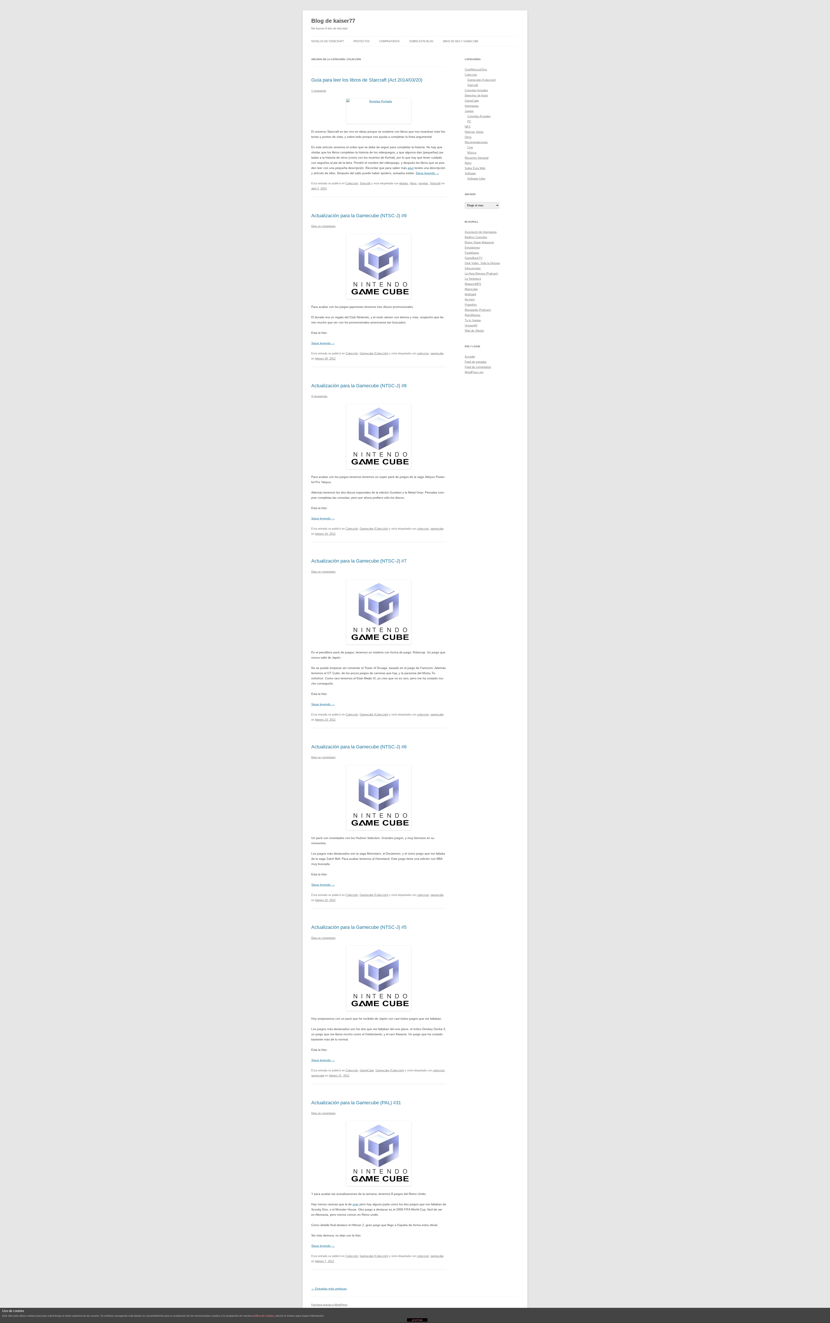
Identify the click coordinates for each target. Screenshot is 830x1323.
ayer (356, 1204)
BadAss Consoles (476, 237)
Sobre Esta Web (475, 168)
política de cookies (263, 1315)
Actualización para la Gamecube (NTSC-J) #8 (359, 385)
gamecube (437, 353)
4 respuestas (319, 396)
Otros (468, 137)
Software (470, 173)
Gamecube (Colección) (374, 353)
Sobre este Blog (421, 41)
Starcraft (365, 183)
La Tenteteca (473, 278)
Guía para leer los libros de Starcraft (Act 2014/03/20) (366, 80)
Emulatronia (472, 247)
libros (413, 183)
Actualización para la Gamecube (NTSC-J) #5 (359, 927)
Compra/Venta (389, 41)
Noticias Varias (474, 131)
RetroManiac (472, 315)
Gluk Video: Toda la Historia (482, 263)
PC (469, 121)
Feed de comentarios (478, 367)
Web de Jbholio (474, 330)
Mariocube (471, 289)
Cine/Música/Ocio (476, 69)
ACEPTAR (417, 1320)
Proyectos (361, 41)
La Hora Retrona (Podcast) (481, 273)
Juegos (469, 111)
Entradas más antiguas (329, 1288)
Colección (352, 183)
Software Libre (476, 178)
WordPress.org (474, 372)
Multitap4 (470, 294)
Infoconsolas (473, 268)
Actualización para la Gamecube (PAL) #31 (356, 1102)
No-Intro (470, 299)
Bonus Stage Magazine (479, 242)
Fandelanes (472, 252)
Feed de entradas (476, 361)
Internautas (472, 106)
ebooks (403, 183)
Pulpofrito (471, 304)
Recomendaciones (476, 142)
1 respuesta (318, 90)
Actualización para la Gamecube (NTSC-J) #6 (359, 746)
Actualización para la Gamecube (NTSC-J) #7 (359, 561)
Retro (468, 163)
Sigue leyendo (427, 173)
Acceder (470, 356)
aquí (411, 168)
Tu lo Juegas (473, 320)
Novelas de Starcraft (327, 41)
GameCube (367, 1070)
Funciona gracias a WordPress (329, 1304)
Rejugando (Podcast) (478, 310)
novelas (423, 183)
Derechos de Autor (476, 95)
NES (468, 126)
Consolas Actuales (476, 90)
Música (471, 152)
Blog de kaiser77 (333, 21)
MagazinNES (473, 284)
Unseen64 (471, 325)
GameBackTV (473, 258)
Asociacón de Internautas (481, 232)
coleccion (423, 353)
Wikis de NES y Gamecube (460, 41)
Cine (470, 147)
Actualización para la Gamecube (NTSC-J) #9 (359, 215)
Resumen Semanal (476, 157)
